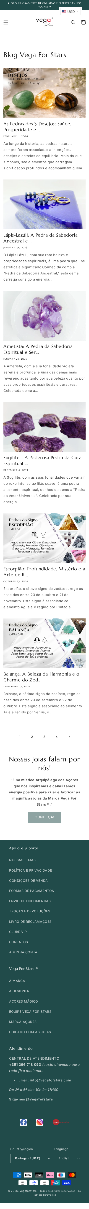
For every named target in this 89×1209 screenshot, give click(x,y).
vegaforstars (28, 1190)
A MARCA (17, 981)
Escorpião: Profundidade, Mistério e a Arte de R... (44, 572)
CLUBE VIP (18, 932)
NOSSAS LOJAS (22, 860)
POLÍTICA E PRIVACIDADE (30, 870)
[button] (6, 22)
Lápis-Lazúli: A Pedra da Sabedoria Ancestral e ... (40, 238)
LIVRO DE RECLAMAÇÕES (30, 921)
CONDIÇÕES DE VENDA (28, 880)
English (64, 1158)
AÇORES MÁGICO (23, 1001)
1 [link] (20, 736)
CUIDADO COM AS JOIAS (30, 1032)
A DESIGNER (19, 991)
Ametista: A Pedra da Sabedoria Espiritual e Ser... (38, 349)
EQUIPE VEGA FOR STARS (30, 1011)
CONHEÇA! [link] (44, 817)
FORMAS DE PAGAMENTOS (31, 891)
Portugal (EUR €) (27, 1158)
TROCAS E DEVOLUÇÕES (29, 911)
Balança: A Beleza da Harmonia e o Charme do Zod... (41, 677)
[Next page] (69, 737)
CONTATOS (18, 942)
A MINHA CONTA (23, 952)
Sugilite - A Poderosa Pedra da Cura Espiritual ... (42, 460)
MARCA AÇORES (23, 1022)
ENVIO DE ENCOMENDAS (30, 901)
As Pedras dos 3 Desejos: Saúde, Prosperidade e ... (37, 127)
